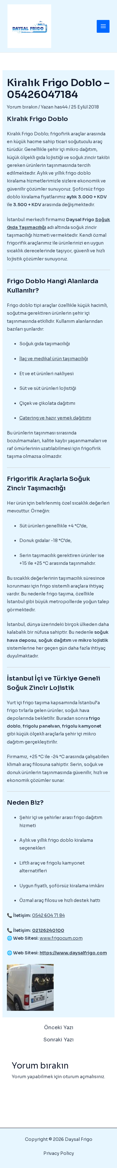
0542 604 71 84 (48, 915)
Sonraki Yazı (58, 1039)
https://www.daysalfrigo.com (73, 953)
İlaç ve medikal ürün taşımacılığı (53, 358)
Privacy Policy (58, 1153)
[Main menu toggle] (103, 26)
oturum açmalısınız (83, 1076)
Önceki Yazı (58, 1027)
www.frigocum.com (61, 938)
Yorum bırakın (22, 107)
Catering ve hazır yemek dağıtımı (55, 418)
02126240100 (48, 930)
